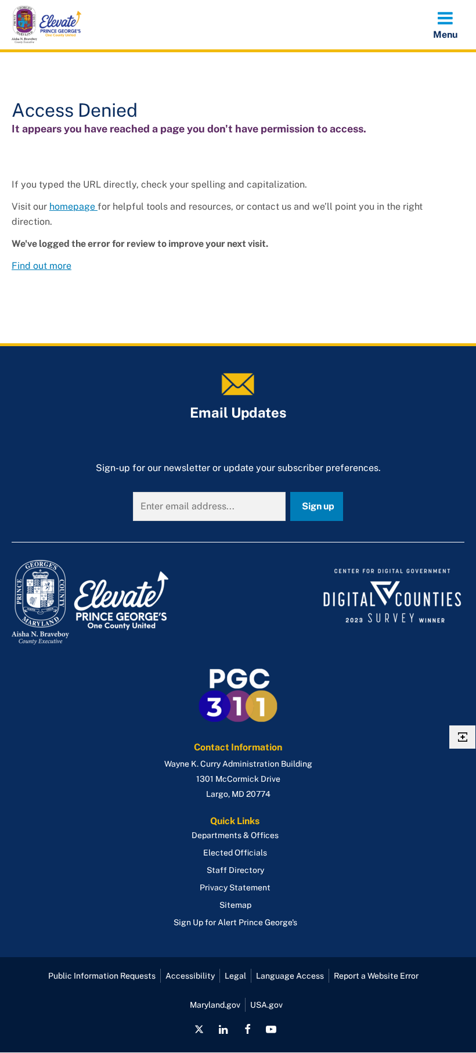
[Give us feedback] (462, 737)
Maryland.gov (215, 1004)
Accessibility (190, 975)
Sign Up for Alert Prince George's (235, 922)
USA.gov (266, 1004)
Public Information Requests (102, 975)
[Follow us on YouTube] (271, 1029)
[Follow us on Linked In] (223, 1029)
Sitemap (235, 905)
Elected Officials (235, 852)
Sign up (318, 506)
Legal (235, 975)
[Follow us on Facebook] (247, 1029)
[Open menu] (445, 24)
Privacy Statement (235, 887)
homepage (73, 206)
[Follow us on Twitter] (199, 1029)
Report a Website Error (376, 975)
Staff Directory (235, 870)
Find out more (41, 265)
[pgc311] (121, 602)
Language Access (290, 975)
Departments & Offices (235, 835)
